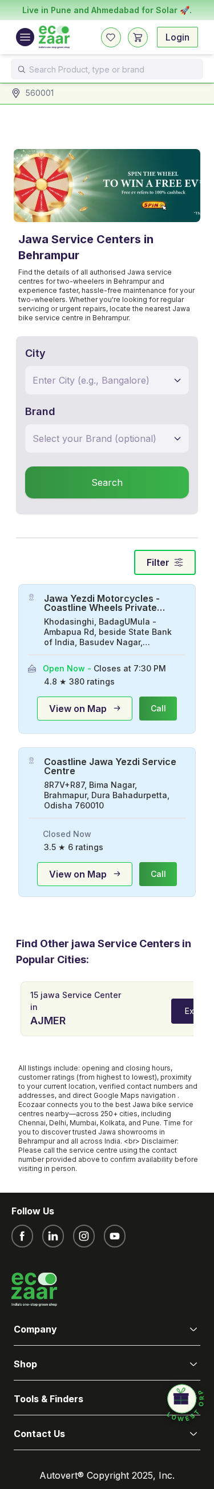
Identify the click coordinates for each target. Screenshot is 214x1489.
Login (177, 37)
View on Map (78, 708)
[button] (185, 1403)
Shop (25, 1364)
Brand (40, 411)
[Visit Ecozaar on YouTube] (115, 1236)
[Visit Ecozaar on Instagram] (84, 1236)
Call (158, 708)
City (35, 353)
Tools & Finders (48, 1399)
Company (35, 1329)
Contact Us (39, 1433)
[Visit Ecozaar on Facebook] (22, 1236)
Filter (158, 562)
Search (107, 482)
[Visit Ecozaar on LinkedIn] (53, 1236)
